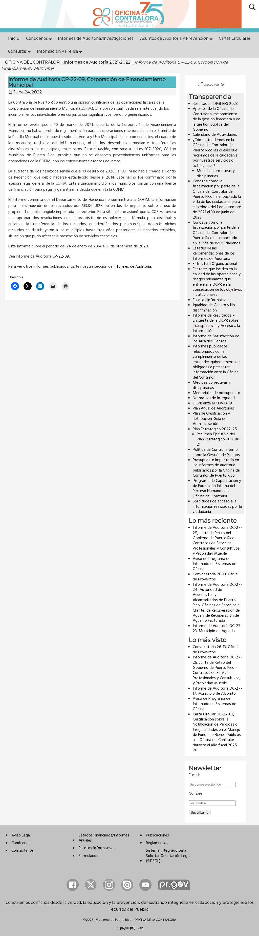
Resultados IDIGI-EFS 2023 (215, 104)
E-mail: (194, 775)
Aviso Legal (21, 835)
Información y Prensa (57, 51)
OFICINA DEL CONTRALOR (32, 62)
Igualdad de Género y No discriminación (214, 308)
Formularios (88, 856)
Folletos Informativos (211, 300)
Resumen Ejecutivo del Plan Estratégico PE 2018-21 (219, 439)
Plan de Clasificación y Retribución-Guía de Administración (211, 418)
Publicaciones (157, 835)
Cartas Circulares (235, 38)
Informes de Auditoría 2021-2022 (97, 62)
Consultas (17, 51)
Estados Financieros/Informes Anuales (104, 838)
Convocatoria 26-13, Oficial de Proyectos (215, 577)
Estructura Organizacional (215, 264)
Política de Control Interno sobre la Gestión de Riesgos (216, 452)
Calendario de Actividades (215, 134)
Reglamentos (157, 843)
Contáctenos (22, 850)
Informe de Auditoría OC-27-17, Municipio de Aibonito (217, 691)
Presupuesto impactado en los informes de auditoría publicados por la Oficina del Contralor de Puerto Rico (217, 468)
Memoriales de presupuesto (216, 393)
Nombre (195, 793)
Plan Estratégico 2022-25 (215, 429)
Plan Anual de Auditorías (213, 408)
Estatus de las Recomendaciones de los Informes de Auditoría (214, 253)
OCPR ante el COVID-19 (212, 403)
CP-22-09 (60, 256)
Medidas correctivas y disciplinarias (216, 173)
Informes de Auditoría (132, 266)
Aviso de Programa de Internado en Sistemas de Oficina (214, 564)
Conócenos (37, 38)
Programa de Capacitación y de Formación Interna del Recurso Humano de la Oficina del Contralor (217, 489)
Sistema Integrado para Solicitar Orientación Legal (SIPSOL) (168, 855)
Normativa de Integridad (214, 398)
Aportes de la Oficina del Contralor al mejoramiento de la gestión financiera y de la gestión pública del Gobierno (216, 119)
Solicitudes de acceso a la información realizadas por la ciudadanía (217, 506)
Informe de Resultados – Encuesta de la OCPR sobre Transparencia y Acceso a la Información (216, 323)
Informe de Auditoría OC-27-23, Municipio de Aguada (217, 628)
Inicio (13, 38)
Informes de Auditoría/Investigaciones (95, 38)
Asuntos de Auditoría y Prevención (174, 38)
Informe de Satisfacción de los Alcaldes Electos (216, 339)
